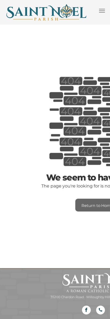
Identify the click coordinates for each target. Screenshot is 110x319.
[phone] (100, 311)
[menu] (102, 10)
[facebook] (86, 311)
